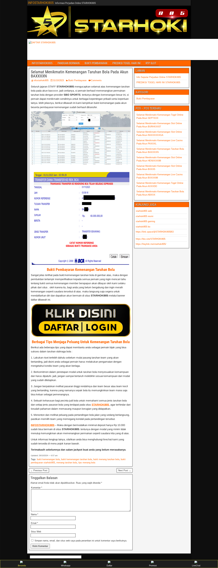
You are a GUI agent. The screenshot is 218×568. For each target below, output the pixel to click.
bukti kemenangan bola (48, 459)
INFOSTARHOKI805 (41, 3)
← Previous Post (38, 470)
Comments (96, 80)
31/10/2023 (58, 80)
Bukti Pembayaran (77, 80)
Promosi (153, 565)
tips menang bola (86, 462)
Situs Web (36, 531)
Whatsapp (65, 565)
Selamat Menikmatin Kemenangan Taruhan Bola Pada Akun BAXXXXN (79, 74)
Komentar (36, 487)
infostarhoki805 (41, 80)
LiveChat (196, 565)
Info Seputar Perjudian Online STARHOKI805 (158, 77)
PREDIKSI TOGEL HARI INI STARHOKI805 (158, 82)
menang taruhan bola (66, 462)
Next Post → (124, 470)
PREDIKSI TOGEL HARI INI (126, 63)
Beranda (22, 565)
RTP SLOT (151, 63)
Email (34, 523)
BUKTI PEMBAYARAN (96, 63)
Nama (34, 514)
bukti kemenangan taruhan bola (76, 459)
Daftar (109, 565)
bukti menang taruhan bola (106, 459)
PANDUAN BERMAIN (69, 63)
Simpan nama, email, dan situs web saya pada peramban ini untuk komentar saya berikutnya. (81, 540)
